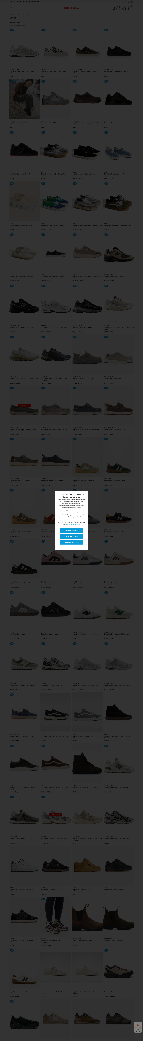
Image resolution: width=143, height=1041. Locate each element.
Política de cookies (74, 524)
